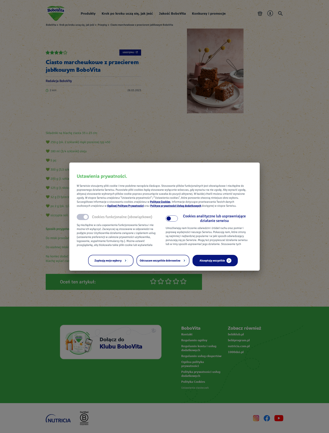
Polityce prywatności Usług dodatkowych (175, 205)
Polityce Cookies (160, 201)
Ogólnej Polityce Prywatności (125, 205)
